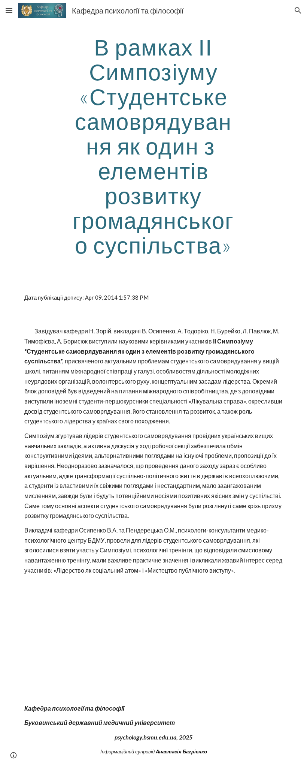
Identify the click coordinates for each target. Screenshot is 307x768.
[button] (9, 10)
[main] (154, 146)
